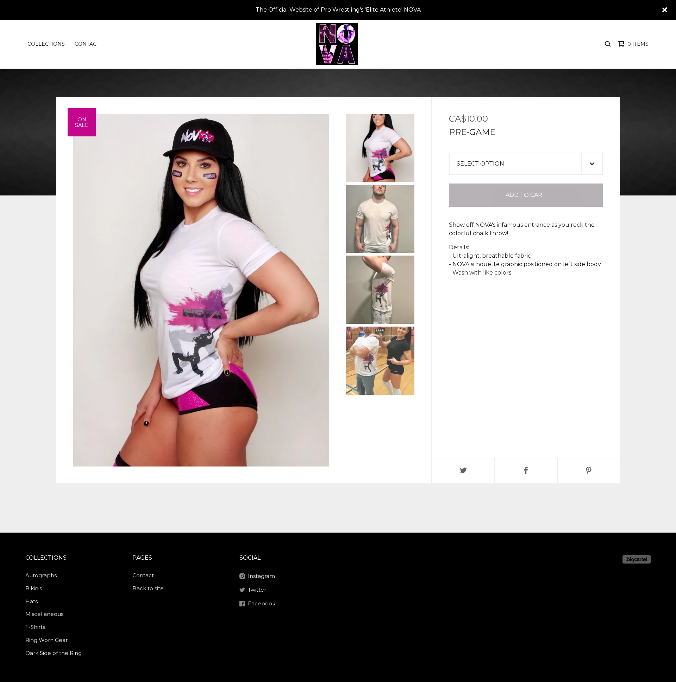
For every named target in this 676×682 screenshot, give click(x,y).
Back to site (148, 588)
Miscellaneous (44, 614)
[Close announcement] (664, 9)
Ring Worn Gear (46, 640)
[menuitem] (46, 44)
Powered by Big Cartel (636, 559)
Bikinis (33, 588)
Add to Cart (526, 195)
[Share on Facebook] (526, 470)
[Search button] (607, 44)
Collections (46, 44)
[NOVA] (337, 44)
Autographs (41, 575)
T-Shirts (35, 627)
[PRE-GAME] (380, 148)
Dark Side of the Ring (53, 653)
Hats (31, 601)
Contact (87, 44)
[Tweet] (463, 470)
